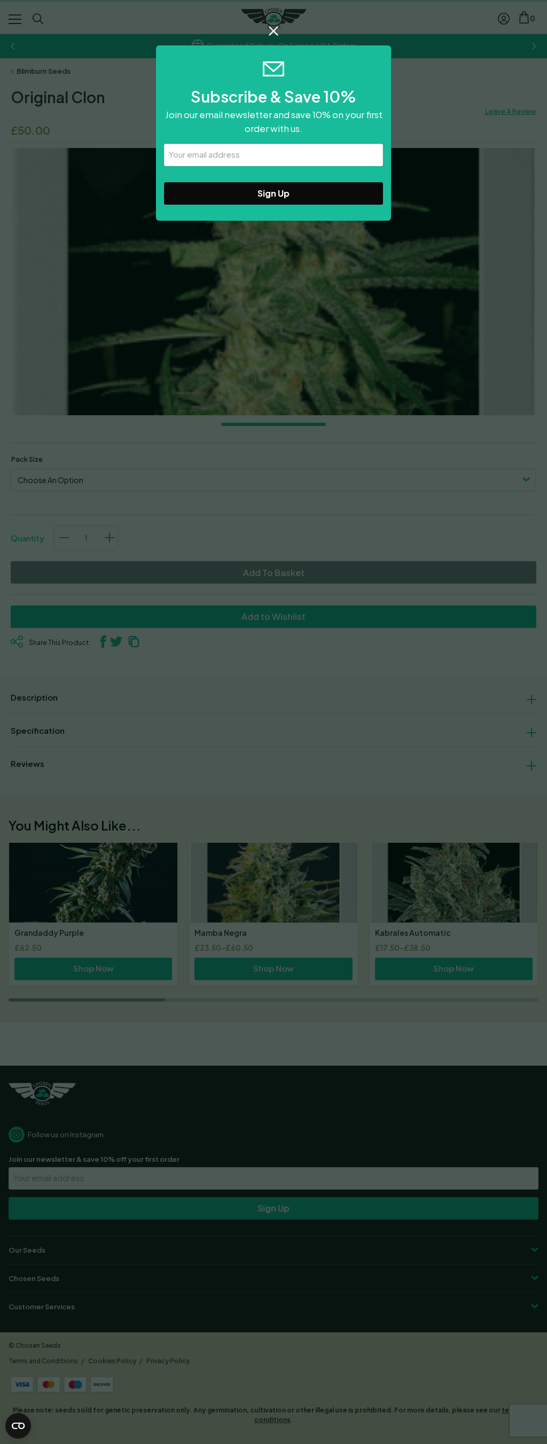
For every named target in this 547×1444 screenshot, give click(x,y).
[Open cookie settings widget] (18, 1426)
